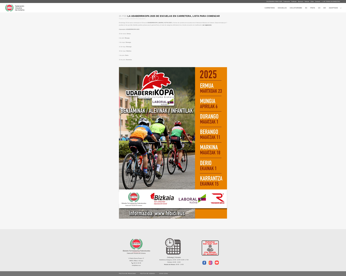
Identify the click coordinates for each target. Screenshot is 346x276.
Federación (286, 1)
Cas (344, 1)
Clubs (312, 1)
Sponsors (300, 1)
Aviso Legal (163, 273)
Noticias (307, 1)
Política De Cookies (147, 273)
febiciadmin (142, 18)
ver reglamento (207, 25)
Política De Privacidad (127, 273)
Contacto (317, 1)
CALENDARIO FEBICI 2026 (274, 1)
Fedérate (294, 1)
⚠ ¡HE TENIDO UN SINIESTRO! (331, 1)
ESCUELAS (133, 18)
